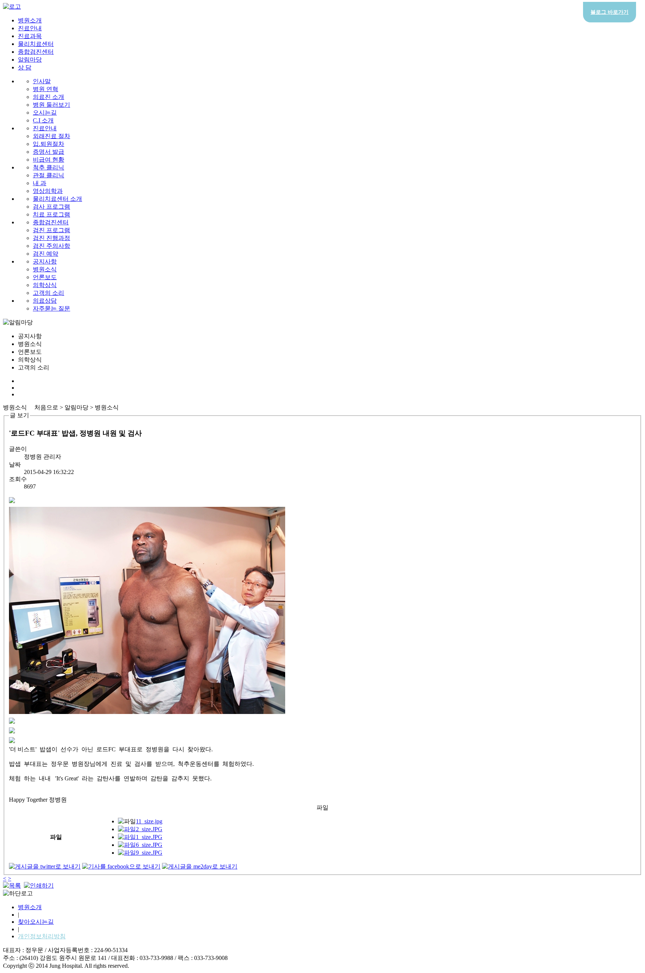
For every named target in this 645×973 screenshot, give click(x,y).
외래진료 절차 (51, 136)
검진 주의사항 (51, 246)
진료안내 (30, 28)
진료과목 (30, 36)
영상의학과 (48, 191)
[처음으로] (12, 6)
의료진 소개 (48, 97)
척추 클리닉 (48, 167)
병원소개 (30, 20)
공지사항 (45, 261)
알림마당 (30, 59)
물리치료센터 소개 (57, 199)
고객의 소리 (48, 293)
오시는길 (45, 112)
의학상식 (45, 285)
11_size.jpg (149, 821)
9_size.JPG (149, 852)
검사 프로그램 (51, 206)
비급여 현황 (48, 159)
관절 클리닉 (48, 175)
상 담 (24, 67)
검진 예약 (45, 253)
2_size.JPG (149, 829)
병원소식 (45, 269)
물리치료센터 (36, 44)
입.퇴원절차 (48, 144)
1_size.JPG (149, 837)
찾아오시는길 (36, 922)
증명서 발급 (48, 152)
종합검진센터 (36, 52)
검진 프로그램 (51, 230)
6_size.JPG (149, 845)
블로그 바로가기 (610, 12)
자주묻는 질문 (51, 308)
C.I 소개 (43, 120)
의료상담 (45, 300)
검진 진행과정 (51, 238)
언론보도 (45, 277)
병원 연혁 (45, 89)
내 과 (39, 183)
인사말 (42, 81)
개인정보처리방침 (42, 936)
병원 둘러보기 (51, 105)
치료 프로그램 (51, 214)
